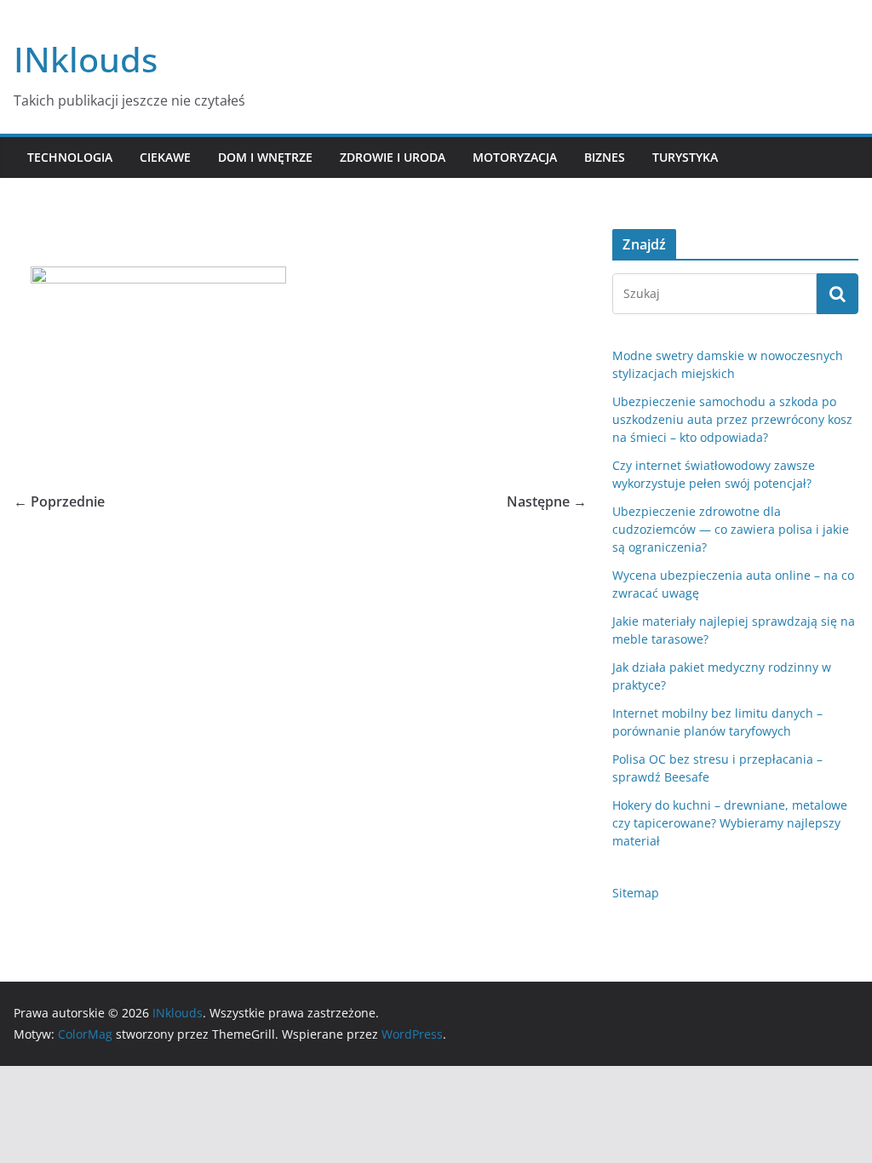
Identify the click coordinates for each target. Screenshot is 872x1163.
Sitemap (635, 893)
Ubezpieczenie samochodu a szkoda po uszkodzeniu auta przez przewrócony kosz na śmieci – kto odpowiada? (732, 419)
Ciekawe (165, 157)
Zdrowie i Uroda (392, 157)
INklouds (86, 59)
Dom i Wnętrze (265, 157)
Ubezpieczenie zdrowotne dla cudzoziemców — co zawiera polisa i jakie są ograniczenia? (730, 529)
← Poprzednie (59, 501)
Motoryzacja (515, 157)
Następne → (547, 501)
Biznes (604, 157)
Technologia (69, 157)
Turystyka (685, 157)
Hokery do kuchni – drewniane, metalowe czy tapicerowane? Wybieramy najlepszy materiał (729, 823)
